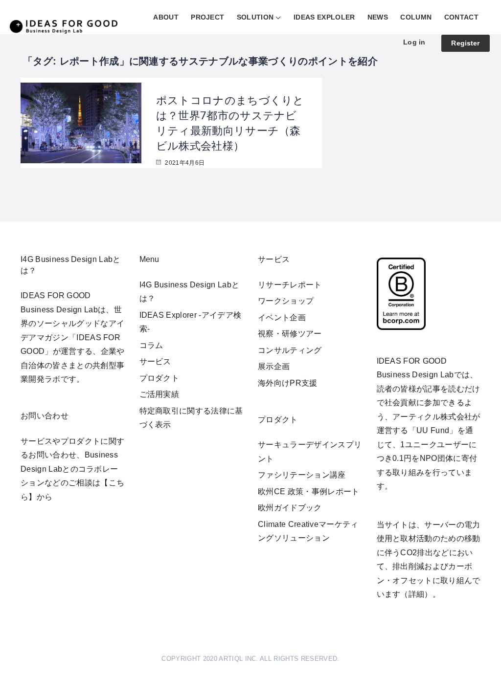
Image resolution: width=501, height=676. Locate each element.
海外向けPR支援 (288, 383)
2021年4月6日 (184, 162)
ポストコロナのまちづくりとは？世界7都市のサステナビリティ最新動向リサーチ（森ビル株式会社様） (230, 122)
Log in (414, 42)
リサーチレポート (290, 285)
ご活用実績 (159, 394)
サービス (155, 361)
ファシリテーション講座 (302, 475)
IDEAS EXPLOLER (324, 17)
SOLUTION (255, 17)
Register (465, 43)
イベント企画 (282, 317)
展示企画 (274, 366)
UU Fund (432, 430)
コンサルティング (290, 350)
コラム (151, 345)
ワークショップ (286, 301)
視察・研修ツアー (290, 333)
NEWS (377, 17)
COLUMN (416, 17)
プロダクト (159, 378)
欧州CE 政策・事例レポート (308, 491)
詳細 (417, 594)
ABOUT (166, 17)
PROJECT (207, 17)
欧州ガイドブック (290, 507)
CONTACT (461, 17)
